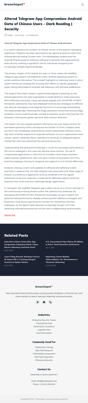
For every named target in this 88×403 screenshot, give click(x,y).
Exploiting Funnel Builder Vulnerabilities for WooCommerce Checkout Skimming (62, 259)
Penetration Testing (44, 347)
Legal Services (44, 329)
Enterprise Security (44, 360)
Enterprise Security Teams (44, 320)
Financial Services (44, 323)
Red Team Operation (44, 357)
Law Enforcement (44, 333)
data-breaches (32, 35)
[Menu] (83, 5)
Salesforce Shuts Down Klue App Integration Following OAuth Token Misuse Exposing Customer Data (21, 244)
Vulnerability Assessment (44, 353)
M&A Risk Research (44, 350)
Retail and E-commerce (44, 326)
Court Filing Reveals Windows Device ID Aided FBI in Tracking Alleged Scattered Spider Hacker (22, 259)
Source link (9, 215)
